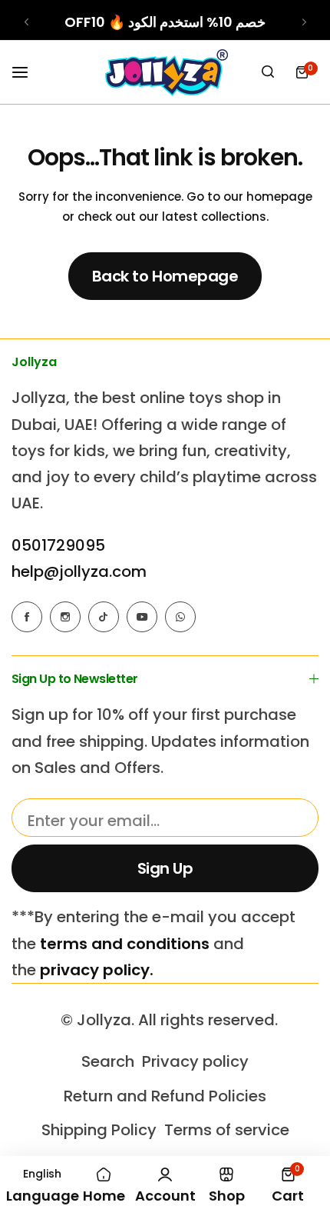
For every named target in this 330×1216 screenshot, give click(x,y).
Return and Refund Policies (165, 1096)
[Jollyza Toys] (165, 72)
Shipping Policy (99, 1130)
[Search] (268, 72)
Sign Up (165, 868)
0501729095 (58, 545)
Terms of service (226, 1130)
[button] (26, 22)
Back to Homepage (165, 276)
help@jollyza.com (79, 571)
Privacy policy (195, 1061)
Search (107, 1061)
